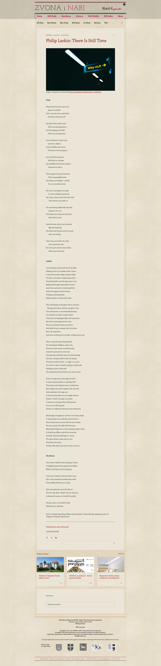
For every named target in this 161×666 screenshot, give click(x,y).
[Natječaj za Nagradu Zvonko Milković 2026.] (50, 564)
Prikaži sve (121, 553)
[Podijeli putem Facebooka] (47, 538)
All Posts (40, 23)
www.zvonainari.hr (81, 632)
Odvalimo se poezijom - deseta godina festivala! (80, 577)
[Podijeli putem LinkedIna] (56, 538)
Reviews (97, 23)
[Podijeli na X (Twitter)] (51, 538)
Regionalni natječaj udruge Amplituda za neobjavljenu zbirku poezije (109, 577)
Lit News (86, 23)
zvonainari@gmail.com (104, 659)
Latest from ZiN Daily (52, 531)
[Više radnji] (114, 35)
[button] (122, 22)
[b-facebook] (124, 4)
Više (106, 23)
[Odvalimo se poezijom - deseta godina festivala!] (80, 564)
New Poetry (51, 23)
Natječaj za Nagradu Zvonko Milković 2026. (49, 577)
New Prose (64, 23)
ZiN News (76, 23)
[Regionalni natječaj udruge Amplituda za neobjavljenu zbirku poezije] (110, 564)
